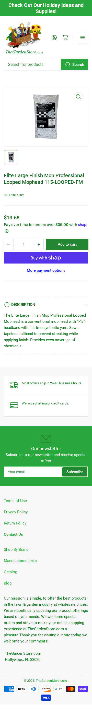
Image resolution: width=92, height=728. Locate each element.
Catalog (10, 572)
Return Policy (15, 523)
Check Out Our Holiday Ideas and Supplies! (46, 8)
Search (78, 64)
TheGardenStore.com (51, 681)
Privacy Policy (16, 512)
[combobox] (46, 64)
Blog (8, 583)
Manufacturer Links (20, 560)
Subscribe (74, 472)
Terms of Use (15, 500)
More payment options (46, 270)
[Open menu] (82, 37)
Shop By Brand (16, 549)
